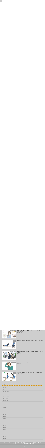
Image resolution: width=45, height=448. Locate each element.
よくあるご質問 (16, 442)
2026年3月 (4, 416)
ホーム (5, 442)
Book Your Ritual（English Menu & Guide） (26, 443)
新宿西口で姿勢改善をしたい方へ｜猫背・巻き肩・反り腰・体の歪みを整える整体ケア (30, 373)
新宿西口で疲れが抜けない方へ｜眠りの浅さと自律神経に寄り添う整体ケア (30, 352)
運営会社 (34, 442)
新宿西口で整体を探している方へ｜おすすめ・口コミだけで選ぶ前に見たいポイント (30, 331)
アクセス (29, 442)
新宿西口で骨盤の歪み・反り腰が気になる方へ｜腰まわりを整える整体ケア (30, 341)
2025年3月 (4, 434)
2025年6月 (4, 429)
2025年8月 (4, 425)
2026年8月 (4, 407)
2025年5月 (4, 431)
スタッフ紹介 (23, 442)
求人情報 (39, 442)
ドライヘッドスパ (6, 393)
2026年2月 (4, 418)
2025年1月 (4, 438)
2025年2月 (4, 436)
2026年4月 (4, 414)
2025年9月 (4, 423)
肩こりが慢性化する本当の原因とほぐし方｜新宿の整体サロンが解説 (30, 362)
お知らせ (4, 387)
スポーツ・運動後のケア (7, 391)
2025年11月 (5, 420)
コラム (4, 389)
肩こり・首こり (5, 398)
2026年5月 (4, 412)
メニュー (10, 442)
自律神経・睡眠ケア (6, 400)
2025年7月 (4, 427)
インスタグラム (13, 443)
